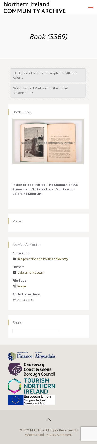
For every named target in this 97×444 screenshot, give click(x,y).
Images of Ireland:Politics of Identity (42, 259)
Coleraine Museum (30, 272)
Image (21, 286)
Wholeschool (34, 435)
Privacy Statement (59, 435)
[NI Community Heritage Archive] (35, 7)
